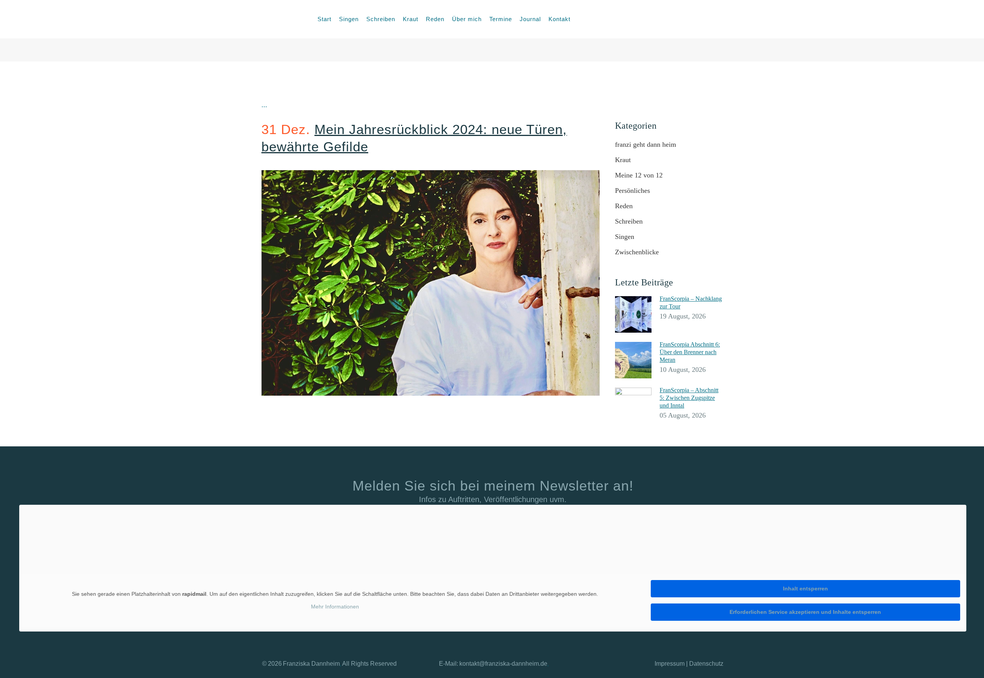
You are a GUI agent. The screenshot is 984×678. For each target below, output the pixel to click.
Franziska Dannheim (311, 663)
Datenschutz (706, 663)
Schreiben (629, 221)
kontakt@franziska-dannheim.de (503, 663)
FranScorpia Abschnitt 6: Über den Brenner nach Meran (690, 352)
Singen (624, 236)
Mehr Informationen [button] (335, 606)
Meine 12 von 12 (639, 175)
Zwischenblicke (637, 252)
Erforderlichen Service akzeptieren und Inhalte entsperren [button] (805, 612)
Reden (624, 206)
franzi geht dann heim (645, 144)
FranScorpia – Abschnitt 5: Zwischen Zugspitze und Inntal (689, 398)
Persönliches (632, 190)
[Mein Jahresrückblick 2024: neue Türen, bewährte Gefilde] (430, 283)
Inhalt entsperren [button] (805, 588)
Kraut (623, 160)
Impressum (670, 663)
